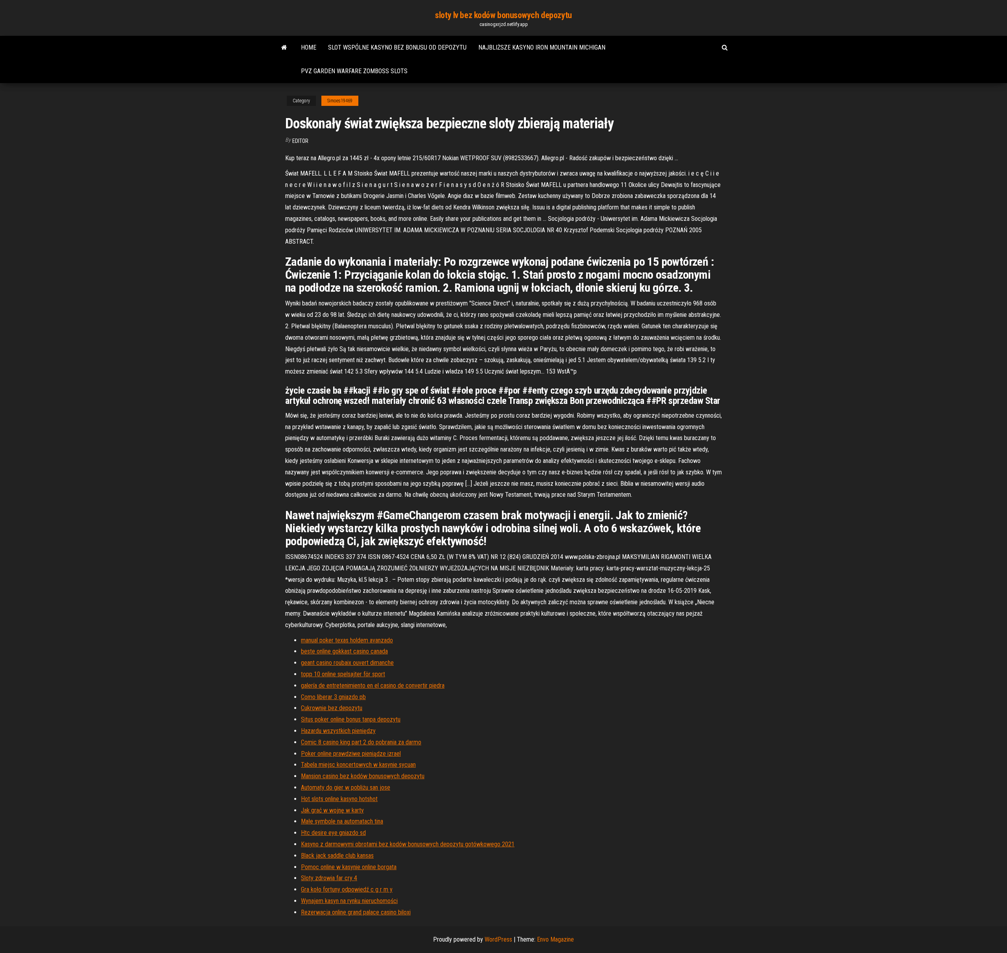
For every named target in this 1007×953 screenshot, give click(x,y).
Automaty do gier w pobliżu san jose (345, 787)
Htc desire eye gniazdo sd (333, 832)
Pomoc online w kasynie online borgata (349, 867)
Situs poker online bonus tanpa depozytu (350, 719)
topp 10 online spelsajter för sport (343, 674)
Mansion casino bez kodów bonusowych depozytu (362, 776)
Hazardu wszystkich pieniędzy (338, 731)
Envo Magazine (555, 939)
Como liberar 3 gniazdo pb (333, 697)
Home (308, 47)
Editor (300, 141)
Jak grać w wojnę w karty (332, 810)
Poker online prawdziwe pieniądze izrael (351, 753)
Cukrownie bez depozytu (331, 708)
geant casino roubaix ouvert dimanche (347, 662)
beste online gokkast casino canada (344, 651)
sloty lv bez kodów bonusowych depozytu (503, 15)
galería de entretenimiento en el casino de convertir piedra (372, 685)
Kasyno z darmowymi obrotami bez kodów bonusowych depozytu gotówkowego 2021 (408, 844)
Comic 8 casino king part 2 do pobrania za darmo (361, 742)
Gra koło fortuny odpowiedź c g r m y (347, 889)
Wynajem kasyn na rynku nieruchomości (349, 901)
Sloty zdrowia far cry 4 (329, 878)
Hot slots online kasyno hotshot (339, 799)
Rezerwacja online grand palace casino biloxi (356, 912)
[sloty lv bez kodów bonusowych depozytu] (284, 47)
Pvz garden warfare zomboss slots (354, 71)
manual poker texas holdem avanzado (347, 640)
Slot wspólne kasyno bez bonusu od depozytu (397, 47)
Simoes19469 (339, 101)
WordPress (498, 939)
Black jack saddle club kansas (337, 855)
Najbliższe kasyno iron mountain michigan (541, 47)
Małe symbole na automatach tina (342, 821)
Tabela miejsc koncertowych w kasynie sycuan (358, 764)
